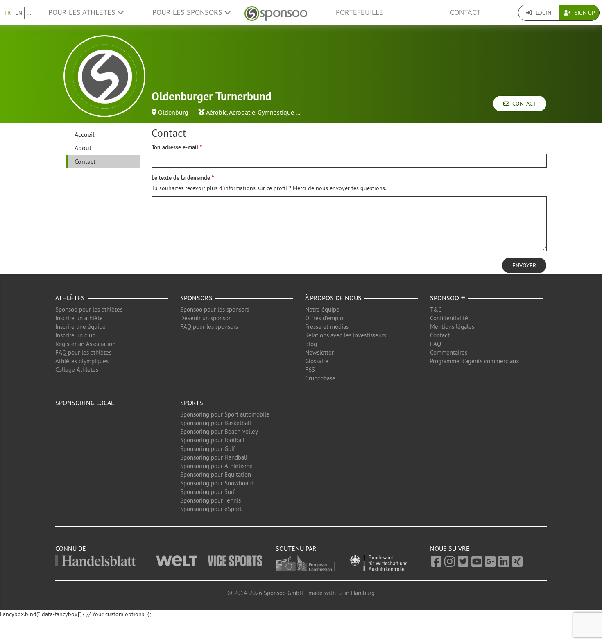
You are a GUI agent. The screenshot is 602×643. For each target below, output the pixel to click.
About (83, 148)
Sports (191, 402)
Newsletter (319, 352)
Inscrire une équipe (80, 327)
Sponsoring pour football (212, 440)
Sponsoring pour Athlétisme (216, 466)
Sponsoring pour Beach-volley (219, 431)
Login (542, 12)
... (29, 12)
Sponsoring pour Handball (213, 457)
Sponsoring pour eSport (211, 509)
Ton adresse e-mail (175, 147)
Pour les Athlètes (83, 12)
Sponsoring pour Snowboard (216, 483)
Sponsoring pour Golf (207, 449)
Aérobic (216, 112)
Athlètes (70, 298)
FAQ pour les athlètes (83, 352)
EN (18, 12)
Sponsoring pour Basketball (215, 423)
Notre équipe (322, 309)
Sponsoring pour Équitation (215, 474)
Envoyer (524, 265)
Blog (311, 344)
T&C (436, 309)
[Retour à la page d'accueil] (275, 12)
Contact (465, 12)
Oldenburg (173, 112)
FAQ (435, 344)
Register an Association (85, 344)
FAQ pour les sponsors (209, 327)
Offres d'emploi (325, 318)
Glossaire (316, 361)
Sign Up (584, 12)
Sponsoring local (84, 402)
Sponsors (196, 298)
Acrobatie (242, 112)
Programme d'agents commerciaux (474, 361)
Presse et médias (327, 327)
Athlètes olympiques (82, 361)
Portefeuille (359, 12)
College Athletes (76, 370)
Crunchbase (320, 378)
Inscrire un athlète (79, 318)
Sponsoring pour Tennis (210, 500)
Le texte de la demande (181, 177)
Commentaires (448, 352)
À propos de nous (333, 298)
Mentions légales (452, 327)
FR (8, 12)
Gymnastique (276, 112)
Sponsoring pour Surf (207, 492)
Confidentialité (449, 318)
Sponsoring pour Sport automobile (224, 414)
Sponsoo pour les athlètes (88, 309)
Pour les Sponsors (188, 12)
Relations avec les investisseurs (345, 335)
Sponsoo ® (447, 298)
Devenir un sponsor (205, 318)
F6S (310, 370)
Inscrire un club (75, 335)
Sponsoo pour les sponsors (214, 309)
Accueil (85, 134)
